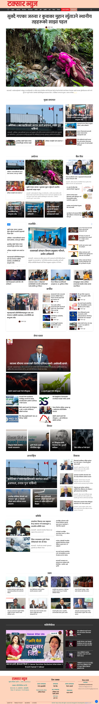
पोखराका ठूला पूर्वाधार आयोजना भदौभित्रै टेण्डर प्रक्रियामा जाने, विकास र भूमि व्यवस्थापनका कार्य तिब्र (83, 489)
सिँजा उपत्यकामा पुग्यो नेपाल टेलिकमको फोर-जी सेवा (40, 540)
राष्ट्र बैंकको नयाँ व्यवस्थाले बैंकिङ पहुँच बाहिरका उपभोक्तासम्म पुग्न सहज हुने (74, 215)
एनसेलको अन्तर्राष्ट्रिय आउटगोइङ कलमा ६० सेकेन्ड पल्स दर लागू (63, 533)
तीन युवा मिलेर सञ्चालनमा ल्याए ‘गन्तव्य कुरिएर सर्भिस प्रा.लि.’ (84, 296)
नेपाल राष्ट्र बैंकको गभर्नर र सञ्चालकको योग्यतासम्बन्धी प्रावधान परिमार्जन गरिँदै (78, 178)
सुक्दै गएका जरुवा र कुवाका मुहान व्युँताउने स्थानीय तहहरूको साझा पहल (49, 19)
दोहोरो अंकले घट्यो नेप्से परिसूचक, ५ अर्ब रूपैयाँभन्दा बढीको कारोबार (60, 418)
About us (9, 703)
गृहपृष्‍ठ (12, 9)
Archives (27, 703)
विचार (54, 9)
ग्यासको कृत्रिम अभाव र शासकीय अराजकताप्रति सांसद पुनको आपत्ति (59, 612)
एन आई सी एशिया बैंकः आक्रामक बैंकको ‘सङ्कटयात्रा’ (73, 188)
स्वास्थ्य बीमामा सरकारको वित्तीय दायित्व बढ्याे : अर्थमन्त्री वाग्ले (38, 364)
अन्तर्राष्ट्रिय (31, 456)
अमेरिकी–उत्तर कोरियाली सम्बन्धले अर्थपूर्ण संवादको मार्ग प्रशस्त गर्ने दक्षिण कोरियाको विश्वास (44, 500)
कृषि (40, 9)
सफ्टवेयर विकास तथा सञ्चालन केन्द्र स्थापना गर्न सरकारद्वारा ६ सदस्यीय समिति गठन (41, 524)
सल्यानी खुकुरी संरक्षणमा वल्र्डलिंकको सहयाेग (57, 324)
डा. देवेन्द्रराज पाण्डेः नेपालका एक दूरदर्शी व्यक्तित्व (59, 445)
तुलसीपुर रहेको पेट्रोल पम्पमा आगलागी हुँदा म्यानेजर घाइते (23, 142)
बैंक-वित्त (24, 9)
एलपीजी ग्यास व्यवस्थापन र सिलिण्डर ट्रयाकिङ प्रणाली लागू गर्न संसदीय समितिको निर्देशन (60, 591)
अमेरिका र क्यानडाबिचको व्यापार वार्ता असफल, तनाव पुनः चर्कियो (34, 127)
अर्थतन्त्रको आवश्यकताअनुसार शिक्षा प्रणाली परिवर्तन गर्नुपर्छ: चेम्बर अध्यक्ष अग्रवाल (83, 612)
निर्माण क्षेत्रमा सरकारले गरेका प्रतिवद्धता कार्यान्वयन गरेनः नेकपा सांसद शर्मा (83, 503)
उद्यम (49, 573)
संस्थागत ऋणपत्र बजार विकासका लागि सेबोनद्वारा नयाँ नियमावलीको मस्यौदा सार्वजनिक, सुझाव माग (74, 197)
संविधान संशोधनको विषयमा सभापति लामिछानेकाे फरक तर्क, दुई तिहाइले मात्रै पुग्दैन (85, 261)
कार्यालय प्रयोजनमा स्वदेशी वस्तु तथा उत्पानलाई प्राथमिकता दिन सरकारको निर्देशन (15, 591)
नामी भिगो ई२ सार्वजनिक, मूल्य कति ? (57, 317)
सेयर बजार (30, 9)
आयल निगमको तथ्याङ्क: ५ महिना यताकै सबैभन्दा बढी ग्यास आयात (82, 590)
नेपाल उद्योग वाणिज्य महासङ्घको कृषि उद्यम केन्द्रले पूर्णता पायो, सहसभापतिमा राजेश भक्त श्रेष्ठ (58, 308)
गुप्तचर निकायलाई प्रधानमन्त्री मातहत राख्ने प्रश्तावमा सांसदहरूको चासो (84, 133)
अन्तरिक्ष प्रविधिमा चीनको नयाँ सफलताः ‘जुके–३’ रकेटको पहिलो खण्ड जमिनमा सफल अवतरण (17, 500)
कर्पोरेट (36, 9)
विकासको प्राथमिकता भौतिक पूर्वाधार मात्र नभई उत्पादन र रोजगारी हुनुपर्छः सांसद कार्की (82, 462)
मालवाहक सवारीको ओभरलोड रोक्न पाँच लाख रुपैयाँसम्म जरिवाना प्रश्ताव (82, 476)
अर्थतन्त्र (18, 9)
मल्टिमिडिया (49, 625)
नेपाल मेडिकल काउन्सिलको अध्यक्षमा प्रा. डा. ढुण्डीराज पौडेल (59, 283)
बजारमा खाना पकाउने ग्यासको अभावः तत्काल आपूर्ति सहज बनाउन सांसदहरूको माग (38, 612)
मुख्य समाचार (49, 100)
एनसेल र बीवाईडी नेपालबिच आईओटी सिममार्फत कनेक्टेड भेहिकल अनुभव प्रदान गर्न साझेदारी (62, 543)
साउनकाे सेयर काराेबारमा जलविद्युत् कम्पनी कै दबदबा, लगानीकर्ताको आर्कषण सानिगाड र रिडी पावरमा (28, 400)
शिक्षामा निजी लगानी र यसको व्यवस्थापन (15, 446)
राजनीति (32, 224)
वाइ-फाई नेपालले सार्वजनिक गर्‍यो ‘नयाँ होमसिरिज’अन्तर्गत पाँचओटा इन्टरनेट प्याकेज (84, 305)
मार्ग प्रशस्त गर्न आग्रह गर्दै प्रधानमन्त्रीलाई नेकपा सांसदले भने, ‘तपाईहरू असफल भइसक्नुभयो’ (85, 238)
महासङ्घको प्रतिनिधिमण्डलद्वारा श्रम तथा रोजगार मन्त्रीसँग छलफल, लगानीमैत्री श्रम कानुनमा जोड (79, 117)
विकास (58, 9)
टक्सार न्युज (50, 27)
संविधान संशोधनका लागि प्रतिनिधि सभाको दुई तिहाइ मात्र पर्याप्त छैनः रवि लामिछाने (86, 254)
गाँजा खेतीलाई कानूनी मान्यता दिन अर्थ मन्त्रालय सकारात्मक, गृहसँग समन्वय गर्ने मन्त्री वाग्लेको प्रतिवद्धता (85, 142)
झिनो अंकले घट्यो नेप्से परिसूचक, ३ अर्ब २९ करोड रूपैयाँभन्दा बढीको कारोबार (28, 409)
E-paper (34, 703)
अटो (49, 9)
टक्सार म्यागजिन (65, 9)
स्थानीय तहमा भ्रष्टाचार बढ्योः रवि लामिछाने (85, 246)
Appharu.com (88, 703)
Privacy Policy (18, 703)
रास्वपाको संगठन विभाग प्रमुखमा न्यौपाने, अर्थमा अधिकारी (85, 125)
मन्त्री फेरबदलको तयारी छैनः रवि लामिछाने (14, 283)
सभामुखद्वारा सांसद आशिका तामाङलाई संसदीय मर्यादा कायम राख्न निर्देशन (82, 284)
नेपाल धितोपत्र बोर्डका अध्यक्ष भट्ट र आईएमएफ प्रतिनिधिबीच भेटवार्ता (61, 409)
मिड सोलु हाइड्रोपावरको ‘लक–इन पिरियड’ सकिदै (28, 417)
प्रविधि (45, 9)
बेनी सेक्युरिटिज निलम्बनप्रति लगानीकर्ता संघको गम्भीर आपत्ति (61, 398)
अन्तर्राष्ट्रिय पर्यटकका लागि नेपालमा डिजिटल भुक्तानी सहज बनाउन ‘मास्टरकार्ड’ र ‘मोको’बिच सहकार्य (62, 523)
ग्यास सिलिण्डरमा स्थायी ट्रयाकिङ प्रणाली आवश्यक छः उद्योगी (37, 590)
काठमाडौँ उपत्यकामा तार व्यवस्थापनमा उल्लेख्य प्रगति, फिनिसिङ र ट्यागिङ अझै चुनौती (62, 563)
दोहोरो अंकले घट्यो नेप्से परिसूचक (19, 391)
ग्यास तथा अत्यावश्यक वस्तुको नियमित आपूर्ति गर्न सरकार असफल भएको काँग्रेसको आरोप (15, 612)
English (73, 9)
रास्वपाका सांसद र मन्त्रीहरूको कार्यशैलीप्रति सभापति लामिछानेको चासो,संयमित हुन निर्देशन (38, 284)
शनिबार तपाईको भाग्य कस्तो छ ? (54, 141)
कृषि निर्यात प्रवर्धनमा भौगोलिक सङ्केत (37, 446)
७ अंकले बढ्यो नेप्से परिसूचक (51, 391)
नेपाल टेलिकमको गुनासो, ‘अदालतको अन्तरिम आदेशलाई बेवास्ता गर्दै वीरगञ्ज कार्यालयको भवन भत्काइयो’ (85, 315)
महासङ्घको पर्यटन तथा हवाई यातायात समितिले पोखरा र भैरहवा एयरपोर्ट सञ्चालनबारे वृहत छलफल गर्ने (58, 297)
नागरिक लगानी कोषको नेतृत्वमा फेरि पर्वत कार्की (74, 207)
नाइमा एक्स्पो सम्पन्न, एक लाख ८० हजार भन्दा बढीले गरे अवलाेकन (85, 325)
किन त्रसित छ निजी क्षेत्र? (82, 447)
